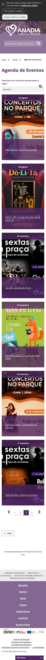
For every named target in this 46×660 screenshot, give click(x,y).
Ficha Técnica (5, 575)
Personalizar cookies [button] (13, 11)
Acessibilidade (38, 647)
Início (4, 59)
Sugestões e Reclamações (14, 573)
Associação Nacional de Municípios (15, 647)
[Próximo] (38, 512)
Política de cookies (29, 5)
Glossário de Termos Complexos (22, 578)
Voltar (9, 533)
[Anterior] (7, 512)
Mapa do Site (33, 573)
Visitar (15, 59)
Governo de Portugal (21, 639)
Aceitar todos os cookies (15, 17)
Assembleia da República (21, 645)
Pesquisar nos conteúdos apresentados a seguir (20, 82)
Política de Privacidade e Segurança (28, 575)
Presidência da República (21, 642)
